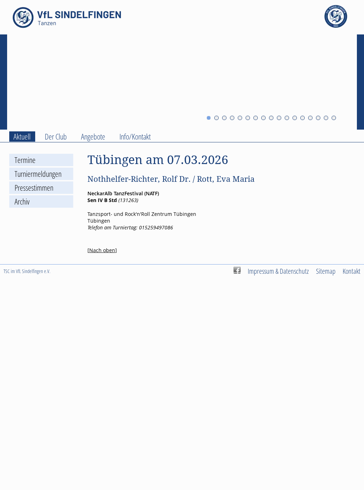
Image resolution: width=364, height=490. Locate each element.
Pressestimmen (34, 188)
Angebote (93, 136)
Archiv (22, 201)
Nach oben (102, 250)
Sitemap (326, 271)
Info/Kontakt (135, 136)
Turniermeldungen (38, 174)
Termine (25, 160)
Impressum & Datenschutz (278, 271)
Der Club (56, 136)
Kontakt (351, 271)
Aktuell (22, 136)
